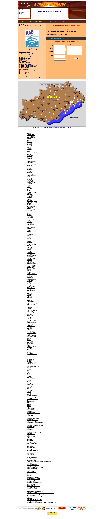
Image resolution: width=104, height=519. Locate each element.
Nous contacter (21, 9)
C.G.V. (20, 11)
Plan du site (20, 13)
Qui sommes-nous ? (22, 10)
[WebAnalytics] (52, 518)
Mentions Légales (21, 12)
